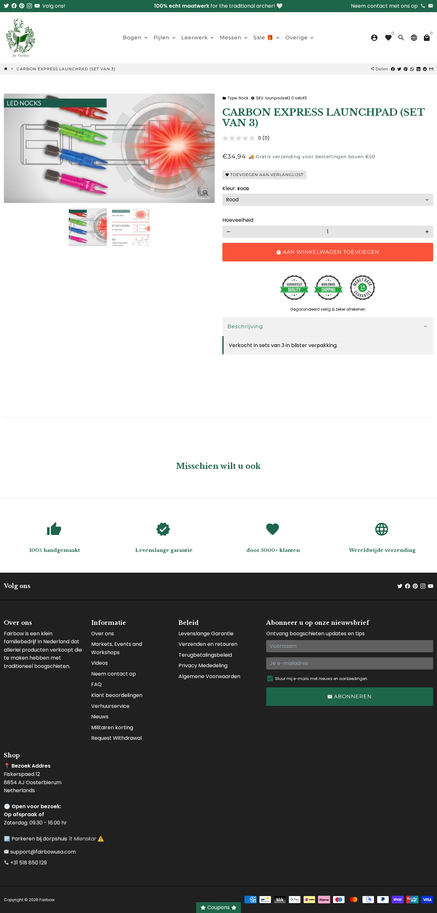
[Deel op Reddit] (425, 68)
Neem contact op (113, 673)
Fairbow (47, 899)
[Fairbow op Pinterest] (21, 6)
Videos (99, 663)
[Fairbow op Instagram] (29, 6)
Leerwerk (198, 38)
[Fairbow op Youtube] (37, 6)
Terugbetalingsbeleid (205, 655)
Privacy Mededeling (203, 665)
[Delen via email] (431, 68)
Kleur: (235, 188)
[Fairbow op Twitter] (6, 6)
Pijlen (165, 38)
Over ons (102, 633)
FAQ (96, 684)
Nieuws (99, 716)
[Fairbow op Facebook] (14, 6)
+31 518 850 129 (25, 862)
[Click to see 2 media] (131, 227)
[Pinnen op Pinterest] (406, 68)
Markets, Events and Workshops (116, 648)
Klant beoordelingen (116, 695)
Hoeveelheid (237, 220)
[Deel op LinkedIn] (418, 68)
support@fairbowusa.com (40, 851)
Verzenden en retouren (208, 644)
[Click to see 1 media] (88, 227)
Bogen (135, 38)
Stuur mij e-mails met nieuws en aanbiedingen (321, 678)
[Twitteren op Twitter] (399, 68)
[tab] (327, 326)
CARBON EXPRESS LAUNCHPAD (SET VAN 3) (66, 68)
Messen (234, 38)
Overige (299, 38)
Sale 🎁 (266, 38)
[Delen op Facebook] (393, 68)
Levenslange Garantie (206, 633)
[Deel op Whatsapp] (412, 68)
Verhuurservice (110, 706)
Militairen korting (112, 727)
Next (206, 148)
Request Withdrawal (116, 738)
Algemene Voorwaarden (209, 676)
